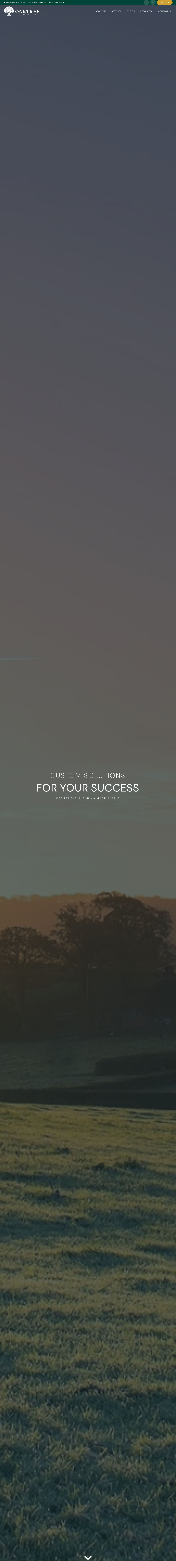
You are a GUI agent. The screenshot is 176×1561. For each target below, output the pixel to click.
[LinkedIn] (146, 2)
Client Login (164, 2)
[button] (101, 11)
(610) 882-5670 (58, 2)
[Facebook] (153, 2)
